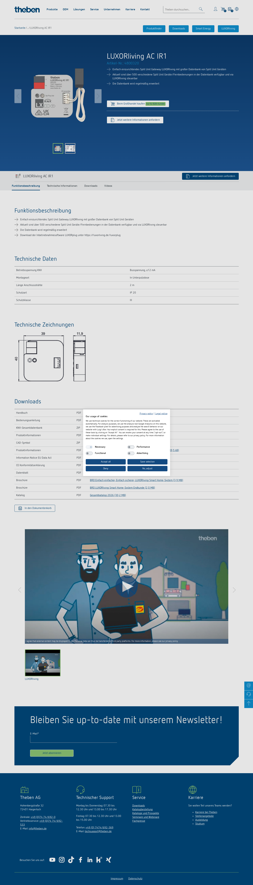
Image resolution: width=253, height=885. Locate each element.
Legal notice (161, 413)
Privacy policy (146, 413)
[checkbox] (89, 447)
